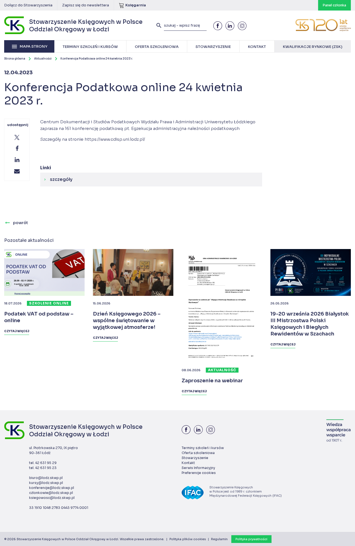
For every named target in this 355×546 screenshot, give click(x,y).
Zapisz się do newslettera (85, 5)
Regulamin (219, 539)
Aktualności (43, 58)
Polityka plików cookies (187, 539)
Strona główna (14, 58)
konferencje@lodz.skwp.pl (51, 488)
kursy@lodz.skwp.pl (46, 483)
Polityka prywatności (251, 539)
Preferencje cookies (199, 473)
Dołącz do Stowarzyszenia (28, 5)
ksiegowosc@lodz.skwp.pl (52, 498)
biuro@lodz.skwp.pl (46, 478)
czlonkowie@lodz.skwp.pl (51, 493)
